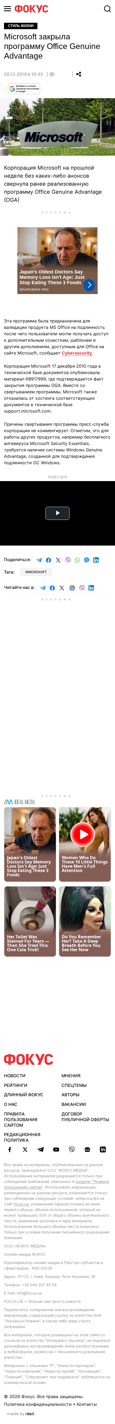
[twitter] (25, 1149)
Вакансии (74, 1104)
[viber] (71, 1149)
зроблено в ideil (21, 1414)
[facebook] (9, 1149)
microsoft (37, 572)
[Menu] (7, 8)
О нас (10, 1104)
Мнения (71, 1075)
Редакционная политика (22, 1137)
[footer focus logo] (28, 1059)
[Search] (107, 8)
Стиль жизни (20, 26)
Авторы (70, 1094)
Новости (14, 1075)
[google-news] (87, 1149)
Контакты (87, 1404)
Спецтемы (74, 1085)
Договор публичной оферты (85, 1116)
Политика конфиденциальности (38, 1404)
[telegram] (40, 1149)
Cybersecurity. (77, 353)
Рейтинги (15, 1085)
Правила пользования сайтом (20, 1119)
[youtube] (56, 1149)
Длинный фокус (23, 1094)
